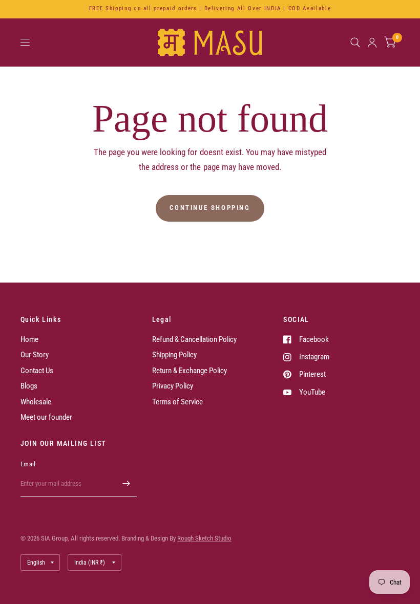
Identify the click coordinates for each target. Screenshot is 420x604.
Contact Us (36, 370)
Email (27, 464)
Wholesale (35, 401)
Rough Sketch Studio (204, 538)
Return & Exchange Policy (189, 370)
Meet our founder (46, 417)
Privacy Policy (172, 386)
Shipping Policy (174, 354)
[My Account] (372, 42)
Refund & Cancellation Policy (194, 339)
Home (29, 339)
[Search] (355, 42)
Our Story (34, 354)
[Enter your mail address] (126, 483)
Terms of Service (177, 401)
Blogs (28, 386)
